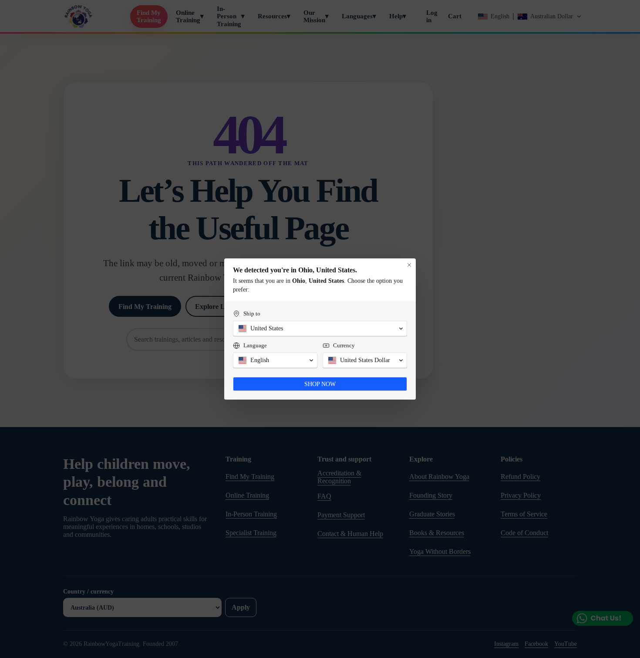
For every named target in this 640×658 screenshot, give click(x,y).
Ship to (251, 313)
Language (255, 345)
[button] (320, 328)
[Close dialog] (409, 265)
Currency (344, 345)
